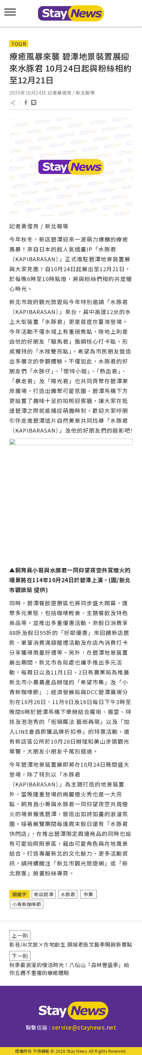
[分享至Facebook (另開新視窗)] (25, 102)
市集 (88, 894)
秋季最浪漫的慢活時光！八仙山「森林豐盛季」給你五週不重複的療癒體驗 (69, 969)
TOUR (18, 43)
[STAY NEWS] (71, 13)
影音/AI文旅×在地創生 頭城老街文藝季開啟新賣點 (70, 944)
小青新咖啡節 (26, 904)
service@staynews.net (84, 1027)
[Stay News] (71, 1011)
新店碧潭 (43, 894)
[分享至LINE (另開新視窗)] (33, 102)
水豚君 (68, 894)
